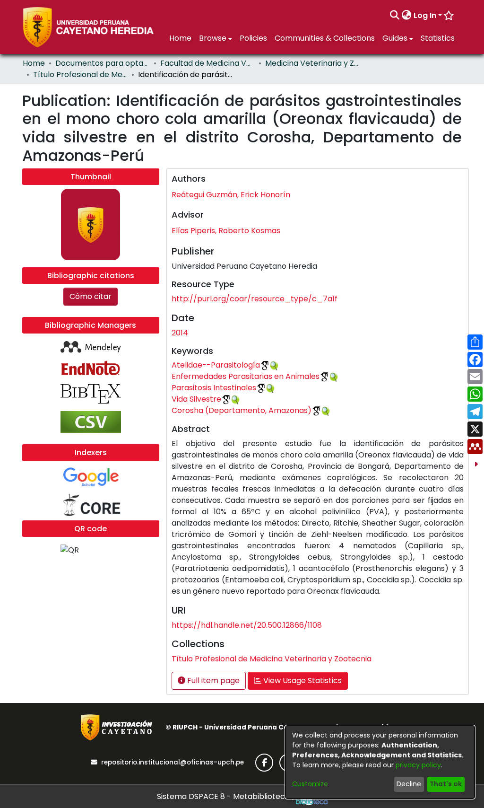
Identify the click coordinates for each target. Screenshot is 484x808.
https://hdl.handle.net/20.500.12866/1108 (247, 625)
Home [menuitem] (180, 38)
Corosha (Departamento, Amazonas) (241, 410)
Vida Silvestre (196, 399)
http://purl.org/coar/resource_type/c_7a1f (254, 298)
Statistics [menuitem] (438, 38)
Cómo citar (90, 296)
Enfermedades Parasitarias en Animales (246, 376)
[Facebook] (264, 763)
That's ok (446, 784)
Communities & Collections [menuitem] (325, 38)
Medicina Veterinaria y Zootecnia (312, 63)
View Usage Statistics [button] (301, 680)
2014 (180, 332)
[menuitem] (407, 15)
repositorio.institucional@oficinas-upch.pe (172, 762)
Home (34, 63)
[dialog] (380, 762)
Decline (409, 784)
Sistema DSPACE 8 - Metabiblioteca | (226, 796)
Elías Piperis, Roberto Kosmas (226, 230)
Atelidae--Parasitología (216, 365)
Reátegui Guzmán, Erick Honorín (231, 194)
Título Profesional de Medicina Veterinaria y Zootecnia (80, 74)
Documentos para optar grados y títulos (102, 63)
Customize (310, 784)
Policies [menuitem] (253, 38)
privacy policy (418, 765)
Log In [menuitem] (425, 15)
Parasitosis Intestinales (214, 387)
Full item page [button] (212, 680)
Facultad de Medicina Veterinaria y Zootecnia (207, 63)
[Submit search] (395, 15)
